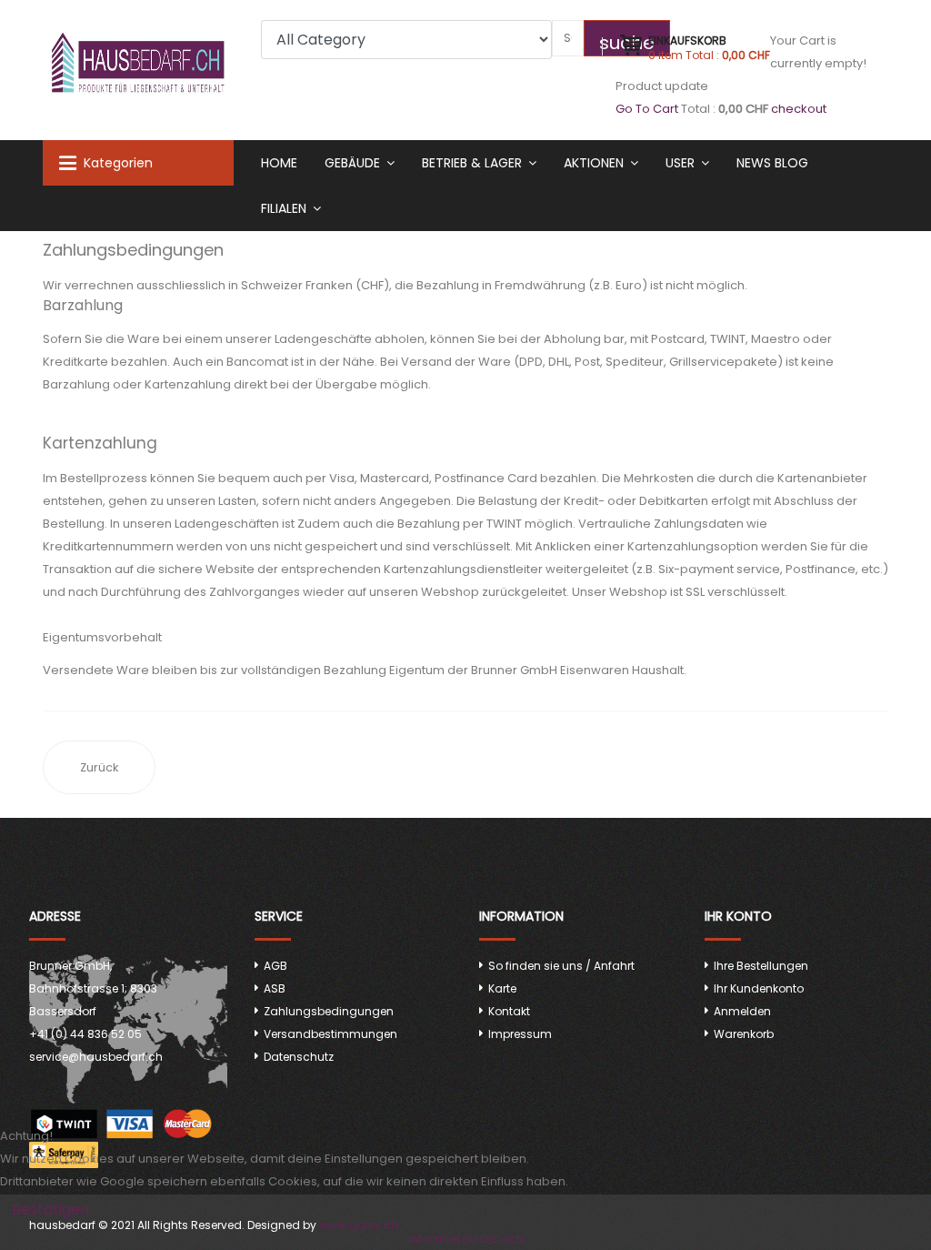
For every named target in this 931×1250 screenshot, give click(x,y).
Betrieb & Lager (472, 163)
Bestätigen (50, 1209)
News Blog (772, 163)
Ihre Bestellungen (761, 965)
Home (279, 163)
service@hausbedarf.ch (96, 1056)
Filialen (283, 208)
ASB (274, 988)
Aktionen (594, 163)
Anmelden (742, 1011)
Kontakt (509, 1011)
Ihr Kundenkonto (759, 988)
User (680, 163)
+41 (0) (85, 1034)
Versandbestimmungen (330, 1034)
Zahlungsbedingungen (329, 1011)
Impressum (520, 1034)
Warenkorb (744, 1034)
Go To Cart (647, 108)
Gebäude (352, 163)
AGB (275, 965)
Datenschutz (299, 1056)
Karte (502, 988)
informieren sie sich (466, 1238)
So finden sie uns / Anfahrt (561, 965)
